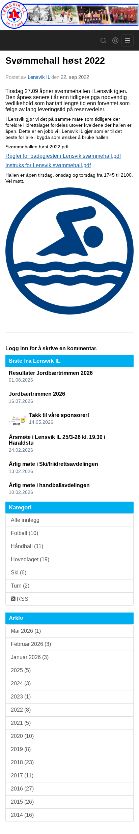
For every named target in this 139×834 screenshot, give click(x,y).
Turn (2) (20, 586)
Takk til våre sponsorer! (59, 415)
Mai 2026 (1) (26, 631)
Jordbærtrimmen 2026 (37, 394)
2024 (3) (21, 683)
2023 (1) (21, 696)
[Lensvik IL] (69, 15)
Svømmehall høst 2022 (55, 61)
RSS (22, 599)
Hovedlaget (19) (30, 559)
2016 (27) (22, 789)
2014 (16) (22, 815)
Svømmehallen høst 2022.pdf (36, 146)
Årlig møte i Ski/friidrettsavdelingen (53, 464)
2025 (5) (21, 670)
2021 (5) (21, 723)
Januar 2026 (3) (30, 657)
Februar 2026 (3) (31, 644)
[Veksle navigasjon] (127, 40)
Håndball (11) (27, 546)
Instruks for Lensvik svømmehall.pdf (48, 165)
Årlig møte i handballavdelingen (49, 485)
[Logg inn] (115, 40)
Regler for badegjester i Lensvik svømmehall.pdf (63, 156)
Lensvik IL (39, 77)
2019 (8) (21, 749)
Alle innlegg (25, 520)
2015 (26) (22, 802)
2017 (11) (22, 775)
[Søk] (103, 40)
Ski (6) (18, 572)
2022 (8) (21, 710)
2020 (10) (22, 736)
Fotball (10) (24, 533)
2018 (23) (22, 762)
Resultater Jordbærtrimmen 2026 (51, 373)
